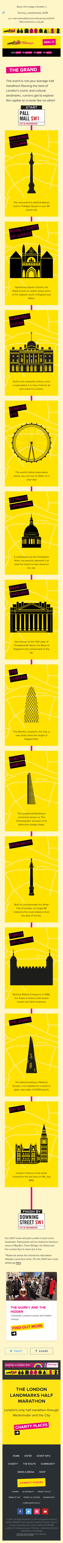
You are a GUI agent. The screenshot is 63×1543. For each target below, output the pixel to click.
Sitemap (15, 1492)
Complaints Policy (31, 1503)
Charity (13, 1463)
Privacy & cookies (32, 1497)
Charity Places (31, 1482)
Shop (42, 1472)
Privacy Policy (44, 1492)
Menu (48, 42)
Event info (43, 1455)
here (18, 1262)
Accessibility (28, 1492)
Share (43, 1351)
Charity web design (25, 1534)
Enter (28, 1455)
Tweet (18, 1351)
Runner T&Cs (49, 1497)
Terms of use (14, 1497)
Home (16, 1455)
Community (48, 1463)
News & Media (26, 1472)
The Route (29, 1463)
